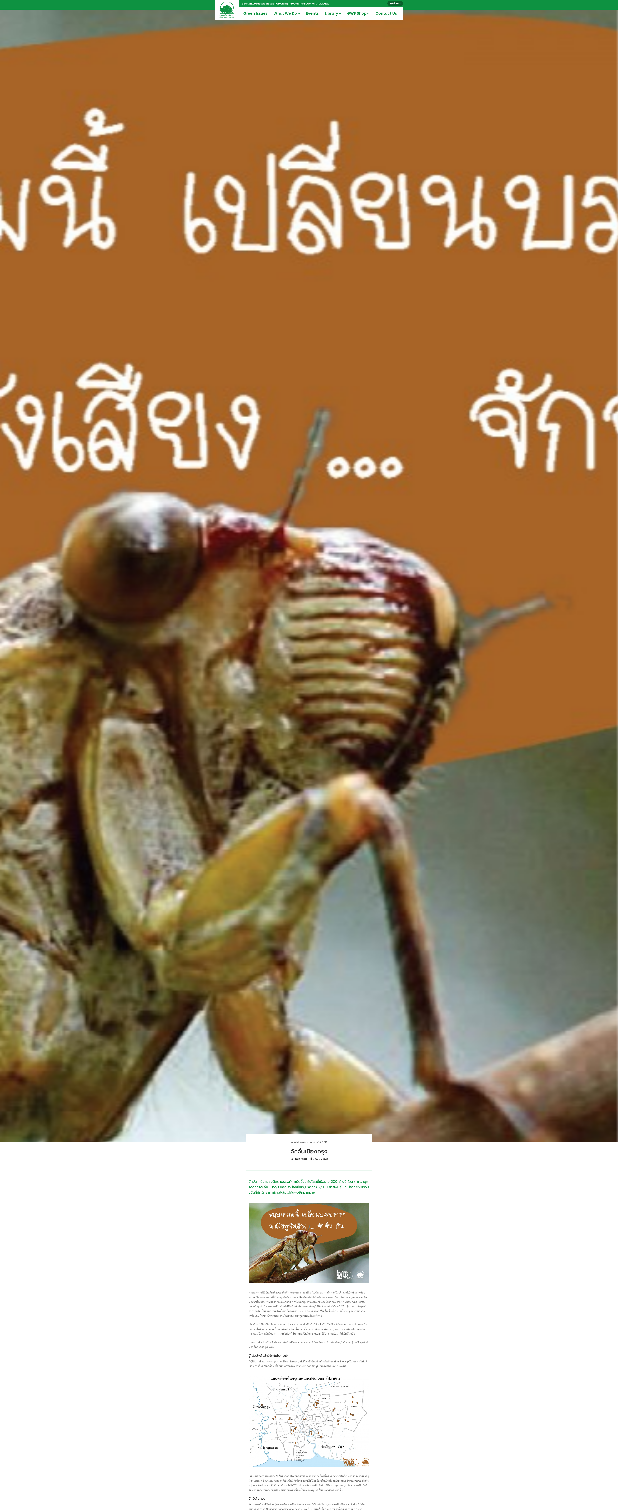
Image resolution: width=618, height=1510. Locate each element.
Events (312, 13)
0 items (396, 3)
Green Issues (255, 13)
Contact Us (386, 13)
